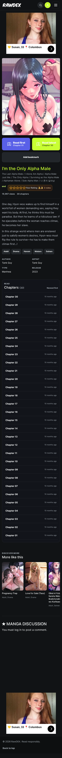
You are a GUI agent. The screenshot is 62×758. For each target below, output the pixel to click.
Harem (27, 251)
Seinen (49, 251)
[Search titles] (40, 5)
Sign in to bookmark (31, 157)
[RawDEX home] (12, 5)
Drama (16, 251)
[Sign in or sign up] (48, 5)
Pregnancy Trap (9, 593)
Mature (38, 251)
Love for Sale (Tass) (35, 593)
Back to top (9, 748)
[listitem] (31, 297)
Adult (6, 251)
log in (18, 629)
